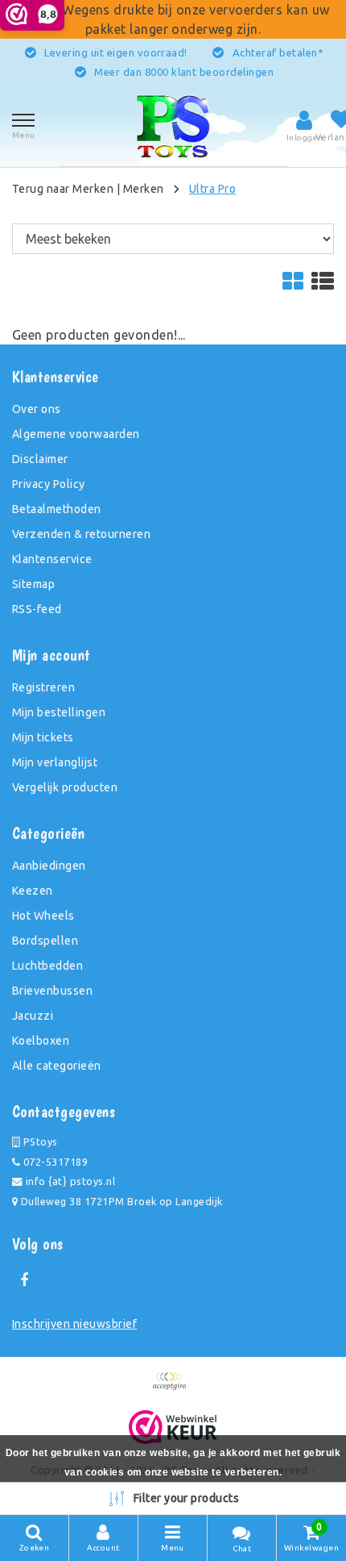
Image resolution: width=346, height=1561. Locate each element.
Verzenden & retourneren (81, 534)
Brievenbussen (52, 990)
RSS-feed (37, 609)
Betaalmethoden (56, 509)
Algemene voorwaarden (76, 434)
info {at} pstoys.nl (69, 1181)
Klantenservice (52, 559)
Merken (143, 188)
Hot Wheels (43, 915)
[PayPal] (173, 1388)
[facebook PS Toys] (24, 1280)
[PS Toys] (172, 126)
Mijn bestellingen (58, 712)
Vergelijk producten (64, 787)
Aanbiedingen (49, 865)
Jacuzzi (32, 1015)
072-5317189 (54, 1161)
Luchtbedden (47, 965)
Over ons (36, 409)
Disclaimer (40, 459)
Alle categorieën (56, 1065)
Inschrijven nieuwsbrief (74, 1323)
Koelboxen (40, 1040)
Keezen (32, 890)
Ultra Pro (212, 188)
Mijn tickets (43, 737)
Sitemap (33, 584)
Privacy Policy (48, 484)
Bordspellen (45, 940)
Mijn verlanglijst (54, 762)
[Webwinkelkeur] (173, 1427)
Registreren (43, 687)
